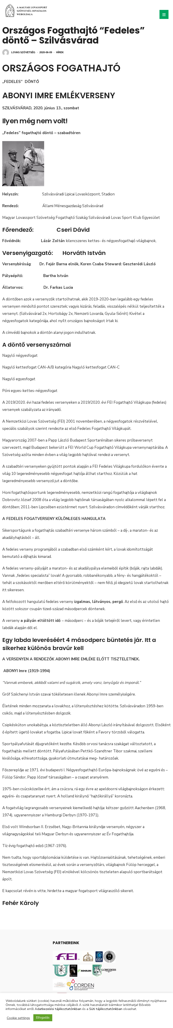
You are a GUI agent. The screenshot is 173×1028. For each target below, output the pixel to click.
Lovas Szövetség (23, 52)
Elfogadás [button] (43, 1018)
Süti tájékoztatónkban (105, 1009)
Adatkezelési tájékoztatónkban (58, 1009)
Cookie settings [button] (18, 1018)
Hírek (60, 52)
